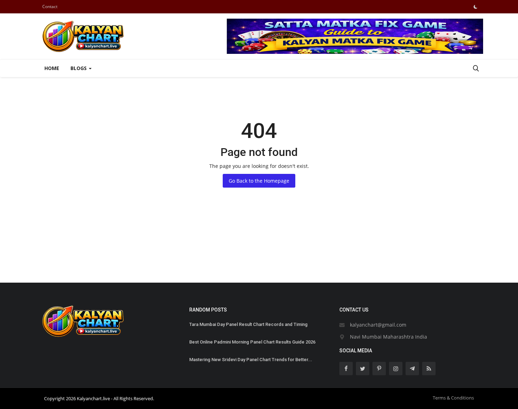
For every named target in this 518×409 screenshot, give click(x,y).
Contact (49, 7)
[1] (475, 6)
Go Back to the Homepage (259, 180)
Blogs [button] (79, 68)
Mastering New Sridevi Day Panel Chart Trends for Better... (250, 359)
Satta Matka (53, 257)
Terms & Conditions (453, 398)
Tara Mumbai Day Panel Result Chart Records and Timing (248, 324)
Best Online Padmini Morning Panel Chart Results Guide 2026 (252, 342)
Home (51, 68)
